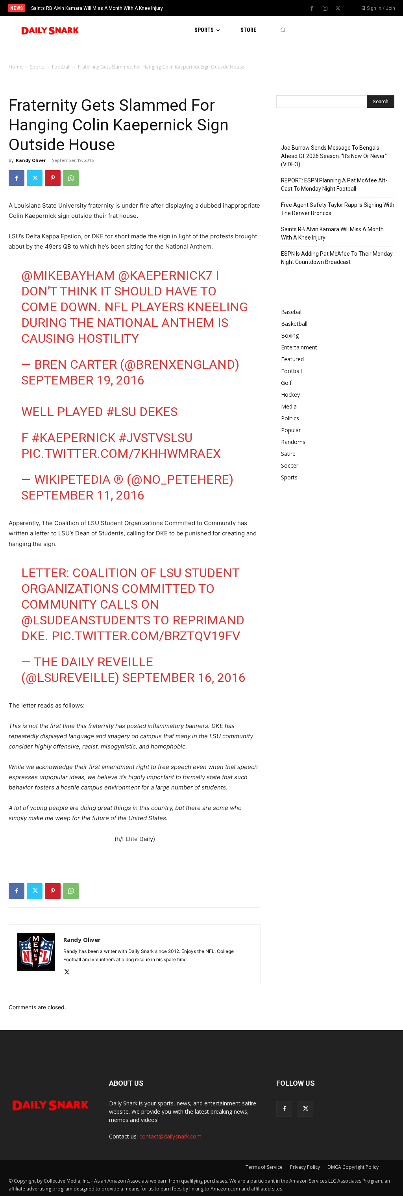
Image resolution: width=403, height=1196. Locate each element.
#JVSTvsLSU (155, 437)
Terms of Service (264, 1167)
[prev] (209, 8)
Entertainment (299, 347)
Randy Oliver (31, 160)
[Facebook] (312, 8)
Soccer (289, 465)
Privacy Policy (305, 1167)
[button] (283, 30)
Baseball (292, 312)
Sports (37, 66)
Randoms (293, 442)
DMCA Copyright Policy (353, 1167)
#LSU (121, 411)
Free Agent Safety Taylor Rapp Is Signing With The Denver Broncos (337, 209)
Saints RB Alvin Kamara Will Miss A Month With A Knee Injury (97, 8)
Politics (290, 418)
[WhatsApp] (71, 178)
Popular (291, 430)
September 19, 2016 (82, 380)
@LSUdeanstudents (85, 620)
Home (15, 66)
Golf (286, 382)
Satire (288, 453)
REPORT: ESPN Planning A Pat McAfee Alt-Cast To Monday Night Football (334, 184)
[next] (222, 8)
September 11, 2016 (82, 495)
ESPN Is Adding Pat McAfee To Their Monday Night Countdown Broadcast (337, 258)
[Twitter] (338, 8)
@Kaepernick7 (165, 275)
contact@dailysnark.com (170, 1136)
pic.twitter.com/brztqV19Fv (146, 635)
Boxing (290, 335)
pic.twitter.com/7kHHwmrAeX (121, 453)
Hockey (290, 394)
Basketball (294, 323)
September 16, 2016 (184, 677)
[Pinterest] (53, 178)
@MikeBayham (68, 275)
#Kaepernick (73, 437)
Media (289, 406)
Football (61, 66)
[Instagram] (325, 8)
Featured (292, 359)
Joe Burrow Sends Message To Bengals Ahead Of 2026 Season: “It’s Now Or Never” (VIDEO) (334, 156)
